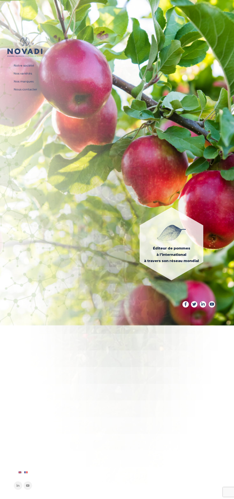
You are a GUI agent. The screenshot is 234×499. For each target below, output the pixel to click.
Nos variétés (23, 73)
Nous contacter (25, 89)
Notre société (24, 65)
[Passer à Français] (26, 472)
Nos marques (24, 81)
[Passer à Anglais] (20, 472)
